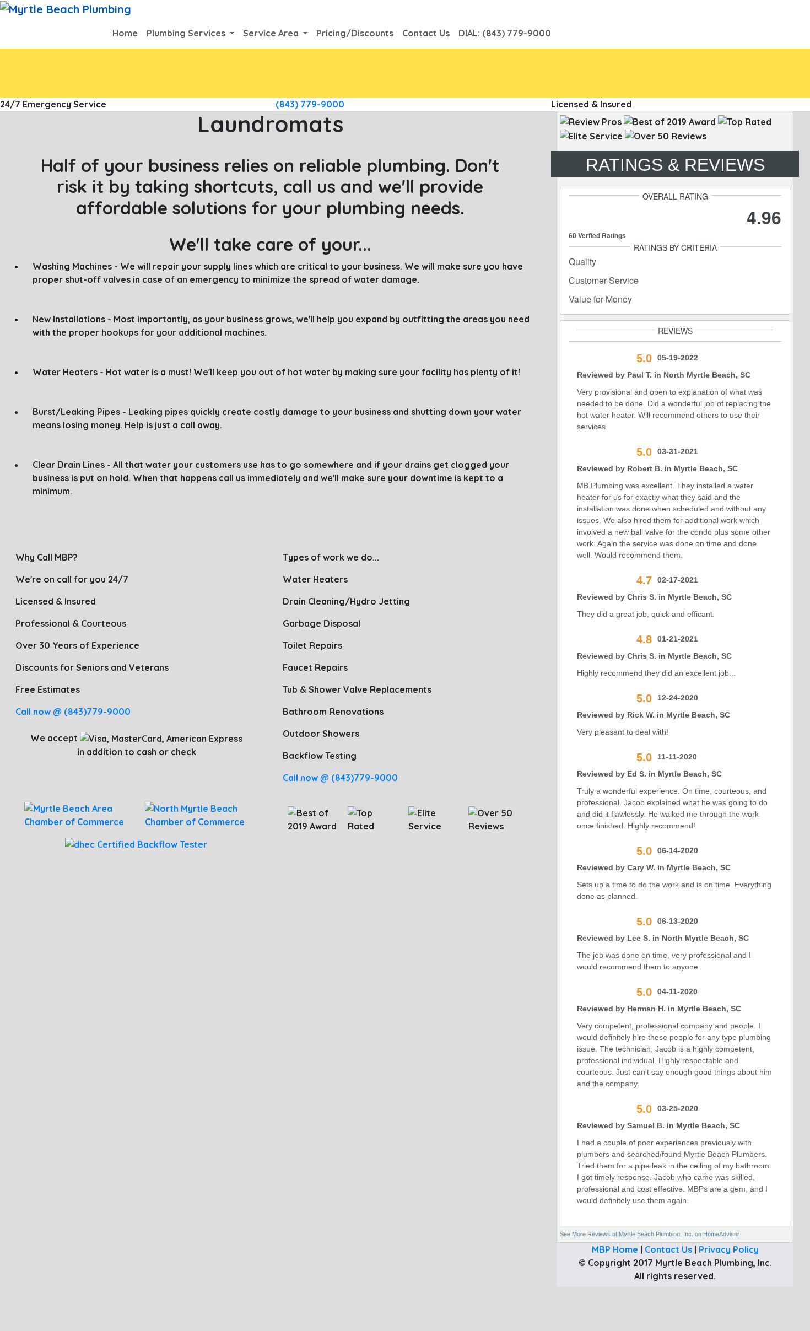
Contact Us (426, 33)
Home (125, 33)
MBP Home (615, 1249)
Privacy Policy (729, 1249)
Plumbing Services (187, 33)
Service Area (272, 33)
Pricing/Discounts (354, 33)
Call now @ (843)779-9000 (73, 711)
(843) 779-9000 (310, 104)
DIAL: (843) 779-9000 (504, 33)
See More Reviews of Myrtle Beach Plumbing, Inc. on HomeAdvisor (649, 1234)
